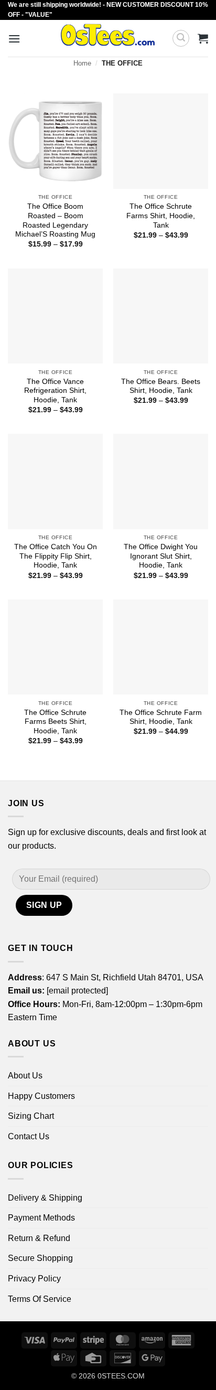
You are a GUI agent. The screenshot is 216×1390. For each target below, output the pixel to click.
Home (82, 63)
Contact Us (28, 1136)
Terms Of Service (39, 1299)
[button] (14, 38)
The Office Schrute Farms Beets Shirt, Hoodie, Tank (55, 722)
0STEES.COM (121, 1376)
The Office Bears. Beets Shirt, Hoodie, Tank (160, 386)
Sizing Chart (31, 1115)
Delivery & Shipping (45, 1197)
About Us (25, 1075)
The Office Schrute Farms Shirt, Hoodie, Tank (160, 215)
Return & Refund (39, 1238)
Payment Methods (41, 1217)
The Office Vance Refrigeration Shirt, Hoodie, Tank (55, 391)
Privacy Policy (34, 1278)
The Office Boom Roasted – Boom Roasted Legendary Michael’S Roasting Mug (55, 220)
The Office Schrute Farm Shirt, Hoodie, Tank (161, 717)
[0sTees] (107, 38)
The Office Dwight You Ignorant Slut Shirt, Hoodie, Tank (161, 556)
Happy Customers (41, 1096)
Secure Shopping (40, 1258)
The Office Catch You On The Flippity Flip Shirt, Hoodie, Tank (55, 556)
